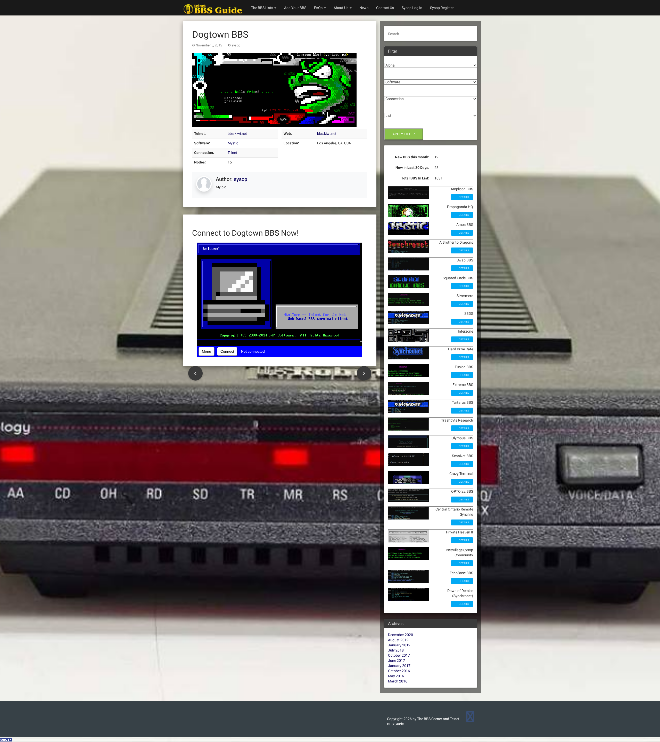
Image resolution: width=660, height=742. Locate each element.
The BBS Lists (262, 8)
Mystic (233, 143)
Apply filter (403, 134)
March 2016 (397, 681)
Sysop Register (442, 8)
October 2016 (399, 671)
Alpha (389, 59)
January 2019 (399, 645)
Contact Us (385, 8)
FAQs (318, 8)
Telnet (232, 153)
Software (391, 75)
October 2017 (399, 655)
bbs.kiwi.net (237, 133)
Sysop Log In (412, 8)
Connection (393, 92)
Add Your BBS (295, 8)
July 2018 (396, 650)
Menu (206, 351)
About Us (341, 8)
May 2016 (396, 676)
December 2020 (400, 635)
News (363, 8)
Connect (227, 351)
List (387, 109)
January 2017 (399, 666)
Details (463, 197)
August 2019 (398, 640)
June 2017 (396, 660)
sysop (236, 45)
